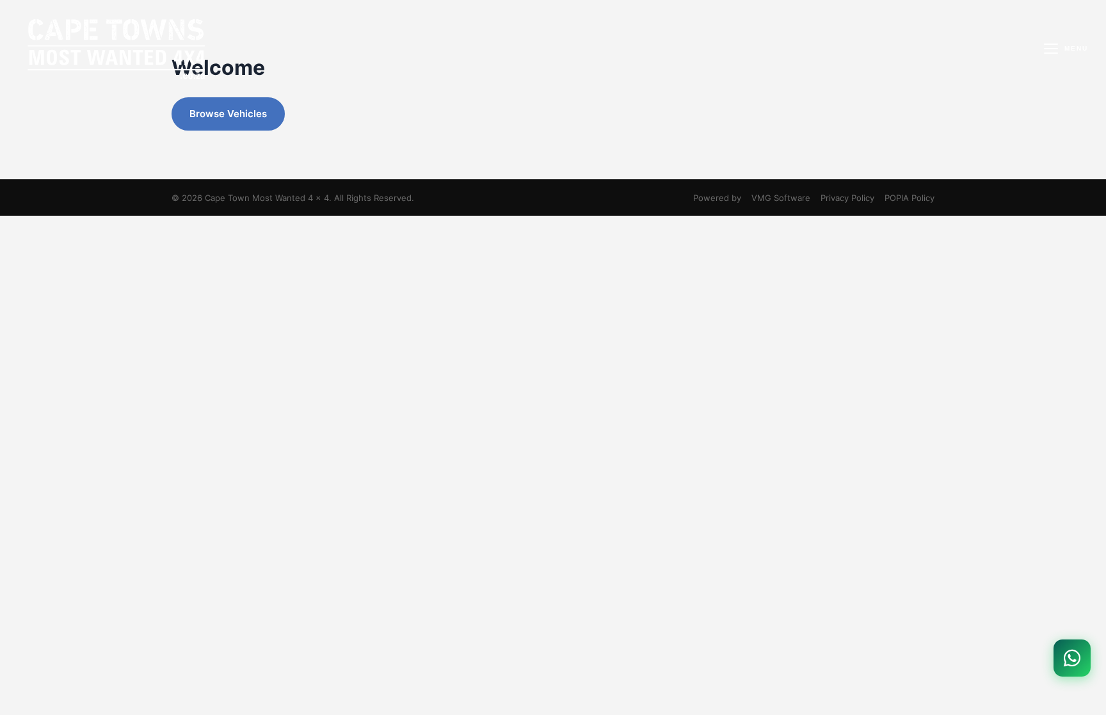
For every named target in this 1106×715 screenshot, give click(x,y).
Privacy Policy (847, 198)
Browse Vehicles (228, 114)
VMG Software (780, 198)
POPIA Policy (909, 198)
